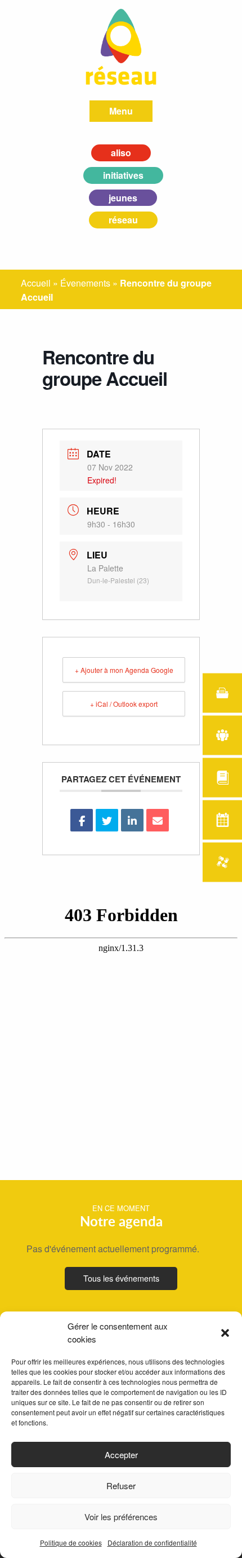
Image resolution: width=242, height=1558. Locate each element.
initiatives (123, 175)
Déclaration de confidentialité (152, 1542)
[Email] (157, 820)
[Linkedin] (132, 820)
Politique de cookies (71, 1542)
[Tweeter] (107, 820)
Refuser (121, 1485)
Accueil (36, 282)
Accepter (121, 1454)
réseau (123, 219)
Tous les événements (121, 1278)
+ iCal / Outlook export (124, 703)
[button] (225, 1333)
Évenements (85, 282)
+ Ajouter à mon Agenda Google (124, 670)
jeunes (123, 197)
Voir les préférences (121, 1516)
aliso (121, 152)
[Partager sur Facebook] (81, 820)
